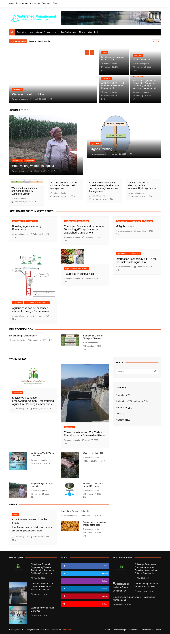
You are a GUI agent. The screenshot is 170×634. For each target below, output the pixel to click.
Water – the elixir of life (93, 453)
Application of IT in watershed (44, 32)
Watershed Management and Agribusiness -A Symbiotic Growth (24, 191)
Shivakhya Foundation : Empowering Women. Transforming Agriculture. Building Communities (33, 401)
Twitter (145, 4)
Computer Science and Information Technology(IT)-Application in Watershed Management (84, 229)
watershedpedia (21, 99)
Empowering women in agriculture (45, 41)
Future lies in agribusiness (79, 273)
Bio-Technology (68, 32)
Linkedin (159, 4)
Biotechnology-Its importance (23, 336)
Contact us (35, 3)
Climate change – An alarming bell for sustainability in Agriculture (142, 185)
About (11, 3)
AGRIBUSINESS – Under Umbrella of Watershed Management (113, 85)
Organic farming (101, 149)
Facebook (141, 4)
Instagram (150, 4)
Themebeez (66, 629)
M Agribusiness (125, 226)
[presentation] (154, 41)
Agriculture (22, 32)
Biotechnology (22, 3)
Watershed (46, 3)
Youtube (154, 4)
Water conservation (142, 59)
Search (56, 3)
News (82, 32)
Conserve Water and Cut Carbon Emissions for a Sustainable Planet (42, 586)
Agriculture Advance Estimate (75, 511)
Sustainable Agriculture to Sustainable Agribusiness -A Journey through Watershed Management (104, 187)
